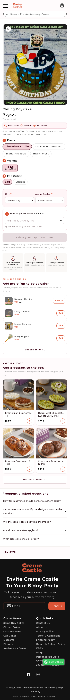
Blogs (39, 652)
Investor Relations (47, 664)
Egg (7, 181)
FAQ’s (39, 648)
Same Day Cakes (13, 623)
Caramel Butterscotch (49, 146)
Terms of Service (20, 696)
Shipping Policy (45, 639)
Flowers (8, 644)
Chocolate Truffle (17, 146)
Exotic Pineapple (16, 153)
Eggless (20, 181)
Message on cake (21, 213)
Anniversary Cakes (14, 648)
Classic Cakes (11, 627)
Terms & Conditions (48, 635)
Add (61, 313)
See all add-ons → (35, 349)
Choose (59, 300)
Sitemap (51, 696)
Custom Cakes (12, 631)
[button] (62, 5)
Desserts (8, 639)
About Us (42, 627)
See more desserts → (35, 479)
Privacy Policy (45, 631)
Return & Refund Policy (50, 644)
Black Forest (41, 153)
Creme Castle (21, 687)
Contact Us (43, 623)
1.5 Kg (10, 167)
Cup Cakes (9, 635)
